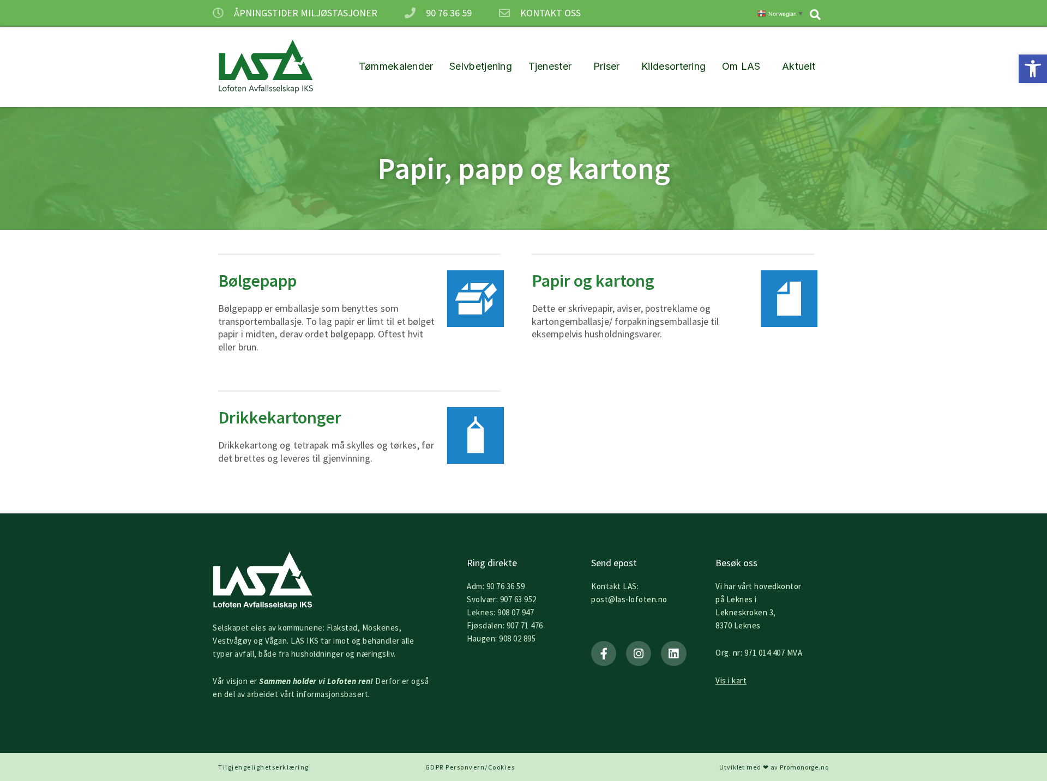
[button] (1033, 69)
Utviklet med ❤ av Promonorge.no (774, 767)
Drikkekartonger (279, 417)
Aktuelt (798, 66)
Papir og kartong (593, 281)
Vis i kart (731, 680)
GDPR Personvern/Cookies (470, 767)
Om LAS (741, 66)
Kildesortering (673, 66)
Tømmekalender (396, 66)
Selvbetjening (480, 66)
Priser (606, 66)
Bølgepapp (257, 281)
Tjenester (550, 66)
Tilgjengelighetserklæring (263, 767)
